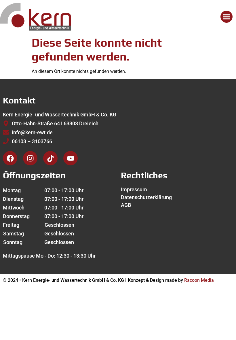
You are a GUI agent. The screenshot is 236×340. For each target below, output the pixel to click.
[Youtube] (70, 158)
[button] (226, 16)
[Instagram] (30, 158)
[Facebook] (10, 158)
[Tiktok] (50, 158)
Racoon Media (199, 280)
